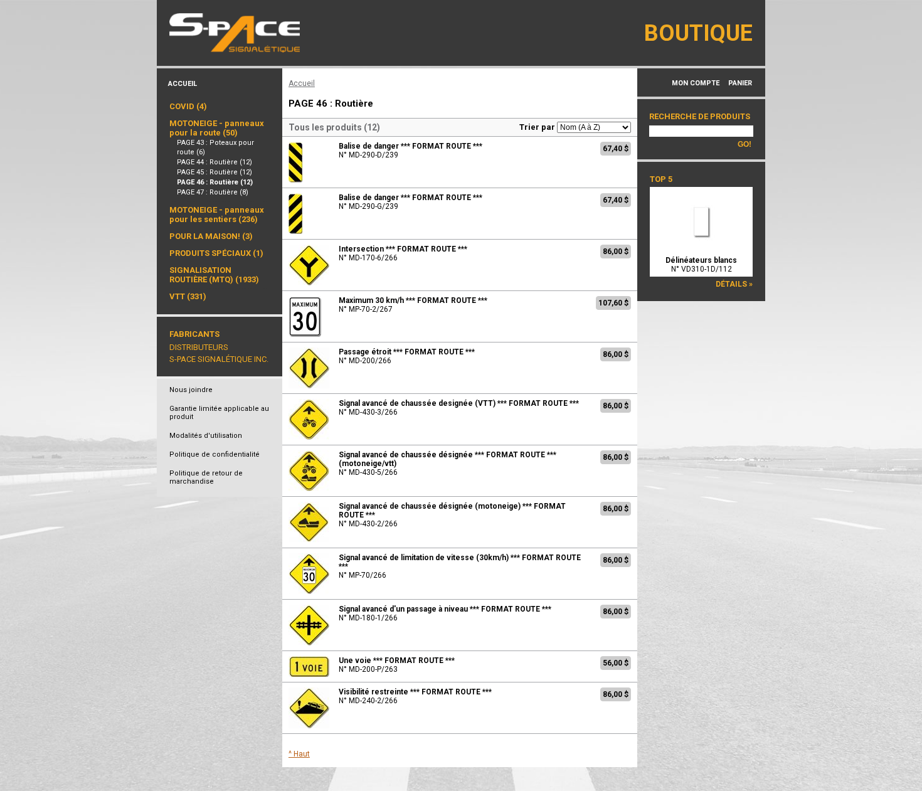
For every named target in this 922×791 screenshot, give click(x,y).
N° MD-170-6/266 (403, 253)
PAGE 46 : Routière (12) (215, 182)
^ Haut (299, 754)
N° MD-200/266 (407, 356)
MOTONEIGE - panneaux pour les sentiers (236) (216, 214)
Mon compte (695, 83)
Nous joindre (191, 390)
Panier (740, 83)
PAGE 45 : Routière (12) (214, 172)
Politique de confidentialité (214, 454)
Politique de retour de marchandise (206, 477)
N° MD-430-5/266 (447, 463)
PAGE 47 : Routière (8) (212, 192)
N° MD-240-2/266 (415, 696)
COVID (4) (188, 106)
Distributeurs (198, 347)
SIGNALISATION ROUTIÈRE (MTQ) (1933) (214, 274)
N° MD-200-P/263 (397, 665)
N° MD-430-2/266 (452, 515)
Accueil (182, 84)
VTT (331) (187, 296)
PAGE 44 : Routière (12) (214, 162)
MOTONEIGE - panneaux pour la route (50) (216, 128)
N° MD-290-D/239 (410, 150)
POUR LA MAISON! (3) (211, 236)
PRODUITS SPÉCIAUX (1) (216, 253)
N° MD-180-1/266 (445, 613)
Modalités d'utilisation (205, 436)
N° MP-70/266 (460, 566)
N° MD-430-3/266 (459, 408)
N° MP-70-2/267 (413, 305)
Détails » (734, 284)
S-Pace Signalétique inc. (218, 359)
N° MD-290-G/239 (410, 202)
